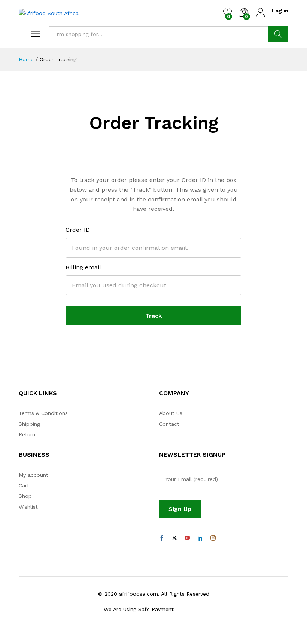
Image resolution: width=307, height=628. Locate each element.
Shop (25, 496)
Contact (169, 424)
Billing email (83, 267)
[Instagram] (213, 538)
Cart (24, 485)
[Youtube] (187, 538)
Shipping (29, 424)
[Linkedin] (200, 538)
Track (153, 315)
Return (27, 434)
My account (33, 475)
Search (278, 34)
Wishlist (28, 507)
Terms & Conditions (43, 413)
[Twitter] (174, 538)
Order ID (78, 229)
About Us (170, 413)
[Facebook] (161, 538)
